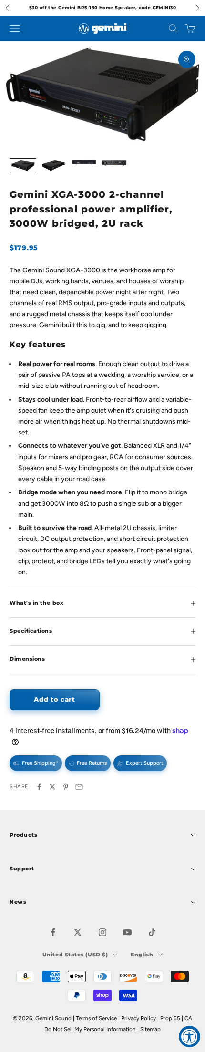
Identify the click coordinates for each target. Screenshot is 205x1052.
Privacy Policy (138, 1018)
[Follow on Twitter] (77, 932)
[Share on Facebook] (39, 787)
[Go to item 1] (23, 165)
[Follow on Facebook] (53, 932)
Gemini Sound (53, 1018)
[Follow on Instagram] (102, 932)
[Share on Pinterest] (66, 787)
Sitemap (150, 1029)
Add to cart (54, 699)
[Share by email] (79, 787)
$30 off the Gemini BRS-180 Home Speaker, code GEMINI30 (102, 7)
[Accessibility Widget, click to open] (189, 1036)
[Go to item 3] (84, 162)
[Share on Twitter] (52, 787)
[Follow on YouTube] (127, 932)
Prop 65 (170, 1018)
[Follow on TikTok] (152, 932)
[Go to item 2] (53, 166)
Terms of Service (96, 1018)
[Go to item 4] (114, 162)
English (142, 954)
